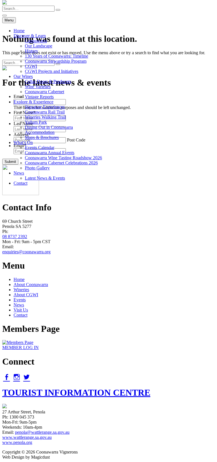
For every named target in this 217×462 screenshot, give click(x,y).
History (31, 51)
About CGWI (26, 294)
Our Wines (23, 76)
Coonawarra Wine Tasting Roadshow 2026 (63, 157)
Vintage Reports (39, 96)
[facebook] (6, 377)
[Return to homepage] (4, 3)
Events (20, 299)
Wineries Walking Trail (45, 117)
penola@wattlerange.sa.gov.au (42, 432)
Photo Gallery (37, 167)
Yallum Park (36, 122)
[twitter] (26, 377)
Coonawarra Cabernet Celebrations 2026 (61, 162)
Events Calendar (39, 147)
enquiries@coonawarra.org (26, 251)
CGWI (31, 66)
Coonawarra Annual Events (49, 152)
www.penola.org (17, 442)
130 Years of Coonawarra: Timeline (56, 56)
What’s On (23, 142)
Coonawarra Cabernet (44, 91)
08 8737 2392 (14, 236)
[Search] (58, 10)
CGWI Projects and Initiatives (51, 71)
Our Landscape (38, 45)
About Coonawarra (31, 284)
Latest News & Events (45, 178)
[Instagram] (16, 377)
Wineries (21, 289)
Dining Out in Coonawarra (49, 127)
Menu (9, 20)
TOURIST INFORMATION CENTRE (76, 392)
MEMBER (20, 347)
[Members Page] (17, 342)
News (19, 173)
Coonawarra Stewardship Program (55, 61)
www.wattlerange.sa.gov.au (27, 437)
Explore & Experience (33, 101)
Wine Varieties (38, 86)
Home (19, 30)
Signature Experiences (45, 106)
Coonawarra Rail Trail (45, 112)
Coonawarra (36, 40)
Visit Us (21, 310)
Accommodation (40, 132)
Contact (20, 183)
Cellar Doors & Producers (48, 81)
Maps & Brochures (42, 137)
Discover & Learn (30, 35)
